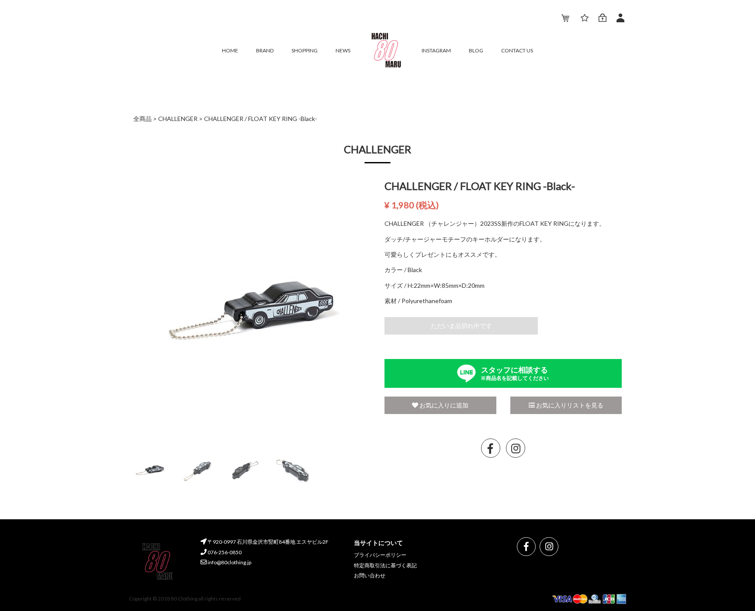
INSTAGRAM (436, 50)
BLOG (476, 50)
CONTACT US (517, 50)
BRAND (265, 50)
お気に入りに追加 (443, 405)
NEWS (343, 50)
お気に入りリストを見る (569, 405)
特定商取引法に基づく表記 (385, 565)
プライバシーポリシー (380, 555)
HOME (230, 50)
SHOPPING (304, 50)
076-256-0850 (224, 552)
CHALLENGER (177, 118)
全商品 (142, 118)
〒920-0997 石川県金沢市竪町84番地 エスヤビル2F (268, 542)
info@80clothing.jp (229, 562)
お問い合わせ (369, 575)
